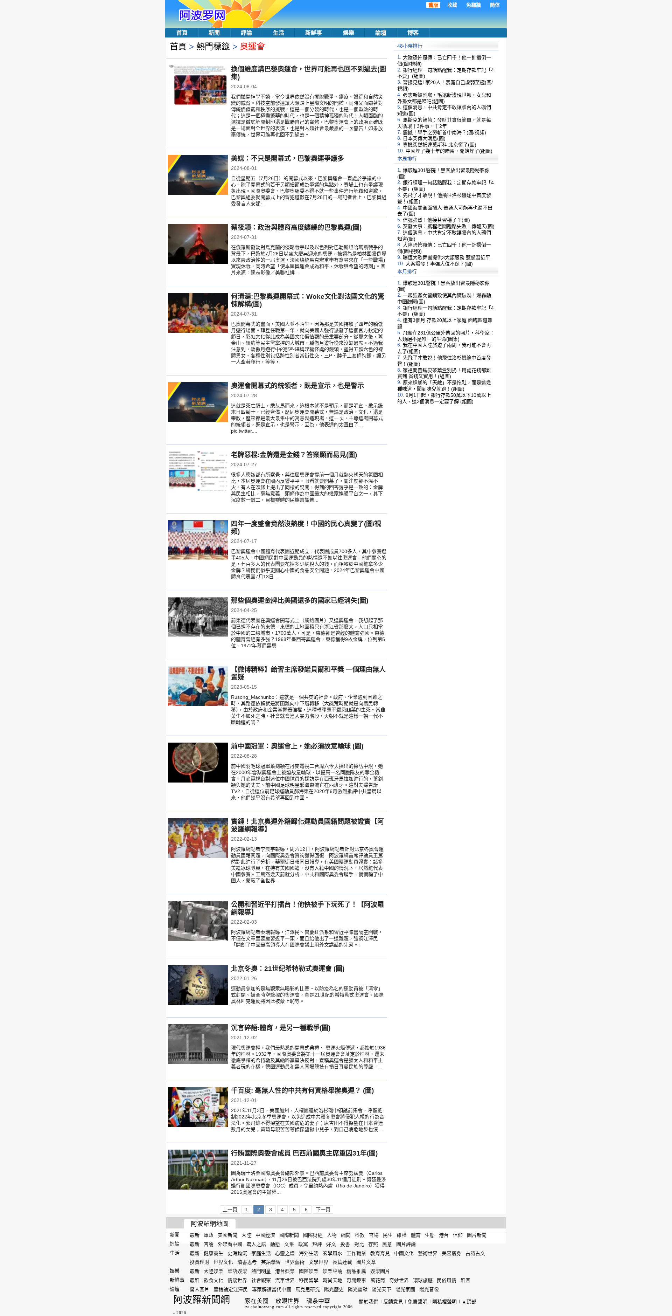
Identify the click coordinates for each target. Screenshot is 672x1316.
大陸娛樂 (213, 1271)
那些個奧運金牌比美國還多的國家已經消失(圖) (299, 600)
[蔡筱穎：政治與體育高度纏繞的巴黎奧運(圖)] (198, 244)
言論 (209, 1244)
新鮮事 (313, 33)
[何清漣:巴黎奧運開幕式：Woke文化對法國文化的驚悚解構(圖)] (198, 313)
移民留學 (308, 1280)
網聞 (346, 1235)
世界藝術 (294, 1262)
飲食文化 (213, 1280)
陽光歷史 (334, 1289)
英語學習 (271, 1262)
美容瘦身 (451, 1253)
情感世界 (237, 1280)
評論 (246, 33)
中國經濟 (265, 1235)
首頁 (182, 33)
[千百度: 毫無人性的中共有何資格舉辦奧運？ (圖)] (198, 1107)
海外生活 (308, 1253)
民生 (388, 1235)
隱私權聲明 (444, 1301)
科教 (360, 1235)
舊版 (433, 5)
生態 (430, 1235)
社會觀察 (261, 1280)
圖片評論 (406, 1244)
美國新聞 (227, 1235)
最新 (195, 1235)
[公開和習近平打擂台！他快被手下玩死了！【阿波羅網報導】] (198, 921)
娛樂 (348, 33)
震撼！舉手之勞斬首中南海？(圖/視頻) (444, 132)
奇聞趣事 (356, 1280)
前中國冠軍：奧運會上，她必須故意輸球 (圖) (297, 746)
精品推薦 (356, 1271)
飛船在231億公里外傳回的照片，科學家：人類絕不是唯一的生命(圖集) (446, 336)
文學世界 (318, 1262)
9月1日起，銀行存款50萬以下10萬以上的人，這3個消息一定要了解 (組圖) (444, 398)
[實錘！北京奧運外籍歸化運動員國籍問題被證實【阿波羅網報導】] (198, 838)
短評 (317, 1244)
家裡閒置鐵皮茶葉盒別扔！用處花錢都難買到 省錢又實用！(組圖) (444, 373)
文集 (289, 1244)
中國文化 (404, 1253)
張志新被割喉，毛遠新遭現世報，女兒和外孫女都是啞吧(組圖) (444, 98)
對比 (359, 1244)
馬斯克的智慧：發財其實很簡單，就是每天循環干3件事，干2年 (444, 123)
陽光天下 (381, 1289)
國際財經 (313, 1235)
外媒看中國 (230, 1244)
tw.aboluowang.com (264, 1306)
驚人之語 (256, 1244)
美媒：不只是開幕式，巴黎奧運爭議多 (287, 158)
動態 (275, 1244)
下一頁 (323, 1209)
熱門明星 (261, 1271)
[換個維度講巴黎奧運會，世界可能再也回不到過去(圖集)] (198, 86)
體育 (416, 1235)
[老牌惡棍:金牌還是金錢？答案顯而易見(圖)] (198, 471)
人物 (332, 1235)
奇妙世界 (399, 1280)
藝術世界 (428, 1253)
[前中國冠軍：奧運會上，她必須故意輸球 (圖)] (198, 763)
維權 (402, 1235)
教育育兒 (380, 1253)
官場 (374, 1235)
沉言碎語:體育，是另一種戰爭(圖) (280, 1028)
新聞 (214, 33)
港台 (444, 1235)
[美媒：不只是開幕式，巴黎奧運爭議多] (198, 175)
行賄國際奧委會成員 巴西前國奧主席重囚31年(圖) (304, 1153)
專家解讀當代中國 (271, 1289)
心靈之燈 (285, 1253)
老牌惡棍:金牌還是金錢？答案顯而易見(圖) (294, 455)
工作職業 (356, 1253)
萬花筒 (377, 1280)
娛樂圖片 (380, 1271)
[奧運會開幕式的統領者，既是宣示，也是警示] (198, 402)
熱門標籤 (213, 46)
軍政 (209, 1235)
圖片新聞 (476, 1235)
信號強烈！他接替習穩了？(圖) (436, 220)
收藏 (452, 5)
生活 (278, 33)
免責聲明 (417, 1301)
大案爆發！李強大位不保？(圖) (439, 264)
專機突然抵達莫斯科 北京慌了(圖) (439, 144)
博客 (413, 33)
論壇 (380, 33)
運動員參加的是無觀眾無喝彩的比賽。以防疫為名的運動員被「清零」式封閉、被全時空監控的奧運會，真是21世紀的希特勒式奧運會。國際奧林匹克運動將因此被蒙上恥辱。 (307, 995)
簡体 (495, 5)
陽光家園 (405, 1289)
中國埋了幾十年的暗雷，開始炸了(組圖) (449, 151)
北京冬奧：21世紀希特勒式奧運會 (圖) (287, 968)
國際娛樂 (308, 1271)
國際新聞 (289, 1235)
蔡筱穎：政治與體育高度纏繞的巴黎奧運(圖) (296, 227)
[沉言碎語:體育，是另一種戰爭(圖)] (198, 1045)
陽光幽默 (358, 1289)
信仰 (458, 1235)
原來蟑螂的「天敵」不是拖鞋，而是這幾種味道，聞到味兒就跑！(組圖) (444, 386)
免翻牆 (473, 5)
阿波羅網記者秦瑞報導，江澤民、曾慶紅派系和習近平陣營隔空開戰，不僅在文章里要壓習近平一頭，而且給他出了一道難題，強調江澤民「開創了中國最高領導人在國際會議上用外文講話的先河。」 (307, 938)
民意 (387, 1244)
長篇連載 (342, 1262)
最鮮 (195, 1280)
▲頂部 (469, 1301)
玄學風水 (332, 1253)
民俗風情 (446, 1280)
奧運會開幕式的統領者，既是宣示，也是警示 (297, 386)
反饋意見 (393, 1301)
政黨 (303, 1244)
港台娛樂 (285, 1271)
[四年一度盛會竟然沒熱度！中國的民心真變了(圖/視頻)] (198, 540)
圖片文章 (366, 1262)
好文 (331, 1244)
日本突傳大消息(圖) (424, 138)
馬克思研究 (307, 1289)
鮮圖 (465, 1280)
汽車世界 (285, 1280)
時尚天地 (332, 1280)
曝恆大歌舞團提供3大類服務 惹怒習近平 (446, 257)
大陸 (246, 1235)
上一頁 (230, 1209)
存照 (373, 1244)
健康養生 (213, 1253)
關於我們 (368, 1301)
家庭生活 (261, 1253)
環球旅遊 (423, 1280)
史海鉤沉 (237, 1253)
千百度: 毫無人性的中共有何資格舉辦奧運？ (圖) (302, 1090)
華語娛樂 (237, 1271)
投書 (345, 1244)
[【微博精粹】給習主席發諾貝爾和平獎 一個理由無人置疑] (198, 686)
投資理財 (199, 1262)
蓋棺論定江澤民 (231, 1289)
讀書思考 (247, 1262)
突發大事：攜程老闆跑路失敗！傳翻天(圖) (449, 226)
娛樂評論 (332, 1271)
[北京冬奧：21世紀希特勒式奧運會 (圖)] (198, 985)
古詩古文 (475, 1253)
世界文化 (223, 1262)
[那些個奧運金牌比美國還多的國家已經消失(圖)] (198, 617)
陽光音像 (429, 1289)
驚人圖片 (199, 1289)
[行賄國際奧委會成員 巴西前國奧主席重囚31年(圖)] (198, 1170)
